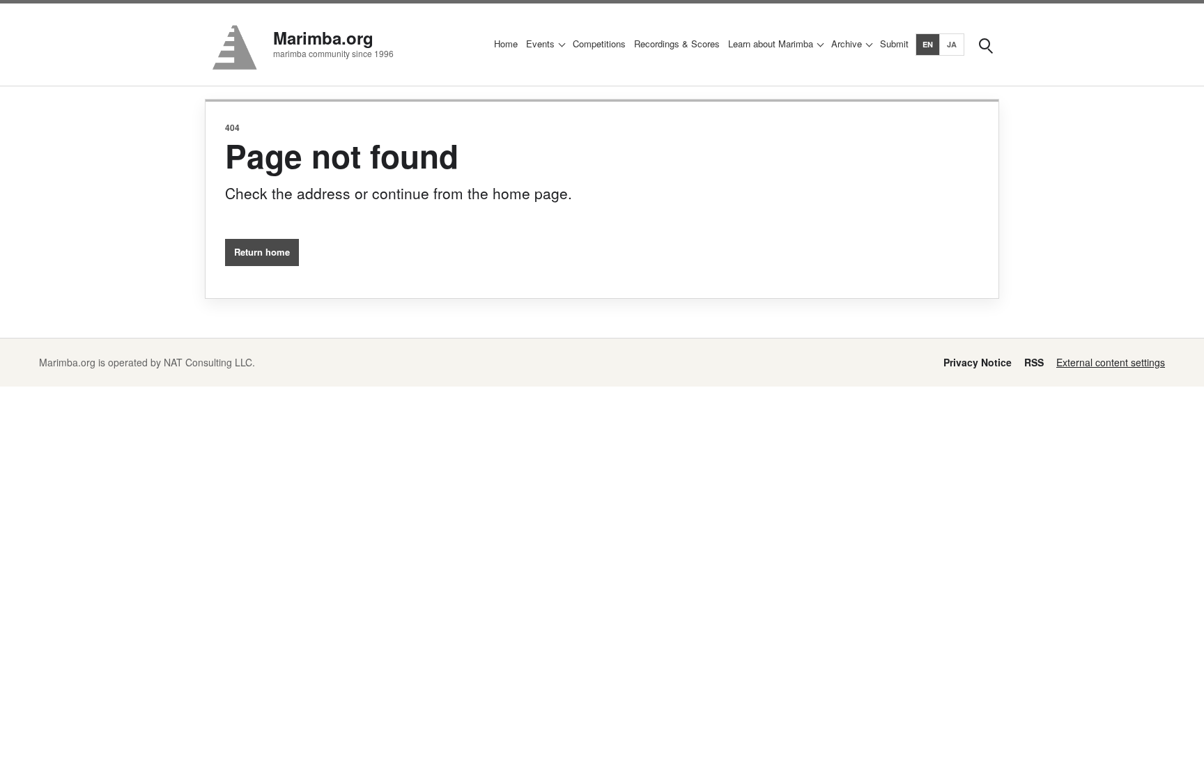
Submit (894, 43)
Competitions (599, 43)
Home (506, 43)
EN (928, 44)
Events (540, 43)
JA (952, 44)
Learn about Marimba (770, 43)
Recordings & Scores (677, 43)
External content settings (1110, 362)
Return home (262, 251)
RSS (1034, 362)
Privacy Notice (977, 362)
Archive (846, 43)
